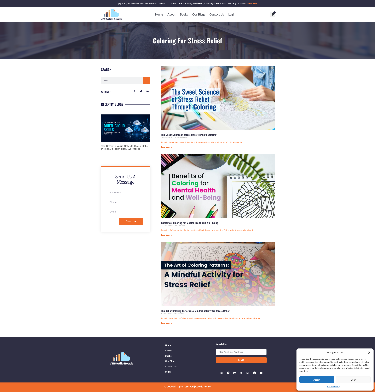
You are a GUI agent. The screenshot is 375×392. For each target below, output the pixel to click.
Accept (316, 379)
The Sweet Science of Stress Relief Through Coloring (189, 135)
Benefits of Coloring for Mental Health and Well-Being (189, 223)
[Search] (146, 80)
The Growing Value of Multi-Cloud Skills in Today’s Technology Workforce (124, 147)
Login (231, 14)
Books (184, 14)
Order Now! (252, 3)
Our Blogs (198, 14)
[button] (369, 352)
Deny (353, 379)
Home (159, 14)
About (171, 14)
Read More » (166, 147)
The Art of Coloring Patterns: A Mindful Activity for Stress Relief (195, 311)
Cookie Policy (333, 386)
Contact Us (216, 14)
